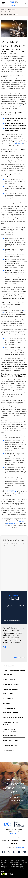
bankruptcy (19, 105)
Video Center (6, 840)
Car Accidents (8, 698)
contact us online (10, 523)
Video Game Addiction (10, 689)
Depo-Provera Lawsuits (11, 684)
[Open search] (25, 4)
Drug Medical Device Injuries (13, 717)
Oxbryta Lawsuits (9, 679)
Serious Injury (8, 694)
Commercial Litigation (11, 713)
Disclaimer (15, 840)
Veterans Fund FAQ (9, 736)
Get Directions (14, 834)
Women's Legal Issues (10, 745)
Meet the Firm (17, 838)
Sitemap (23, 840)
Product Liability (5, 12)
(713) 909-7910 (14, 5)
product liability (9, 393)
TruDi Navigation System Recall (14, 670)
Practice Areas (11, 9)
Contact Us (14, 843)
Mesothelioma (8, 675)
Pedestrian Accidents (10, 740)
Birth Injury (7, 703)
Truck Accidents (9, 750)
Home (3, 9)
